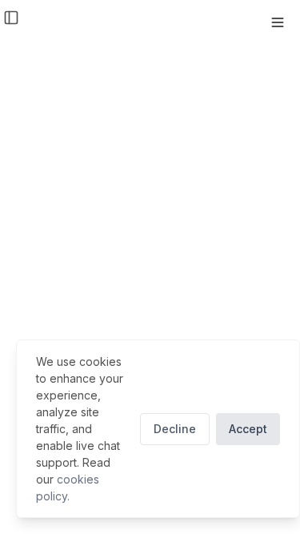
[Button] (277, 22)
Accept (248, 429)
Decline (175, 429)
